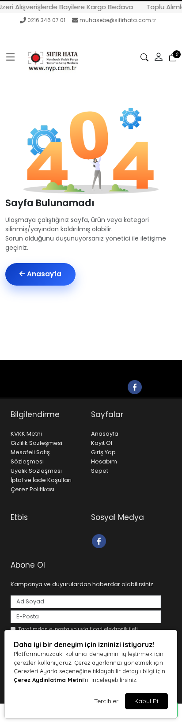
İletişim (79, 368)
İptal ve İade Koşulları (41, 480)
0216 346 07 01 (46, 20)
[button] (10, 57)
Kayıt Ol (101, 443)
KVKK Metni (26, 433)
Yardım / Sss (41, 368)
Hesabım (104, 461)
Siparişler (111, 386)
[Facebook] (100, 540)
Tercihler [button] (106, 701)
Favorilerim (65, 386)
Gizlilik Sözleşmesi (36, 443)
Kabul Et (146, 701)
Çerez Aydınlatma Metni (48, 679)
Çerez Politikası (32, 489)
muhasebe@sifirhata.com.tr (118, 20)
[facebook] (134, 386)
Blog (106, 368)
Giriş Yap (103, 452)
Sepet (99, 471)
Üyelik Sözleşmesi (36, 471)
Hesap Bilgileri (140, 368)
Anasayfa (43, 274)
